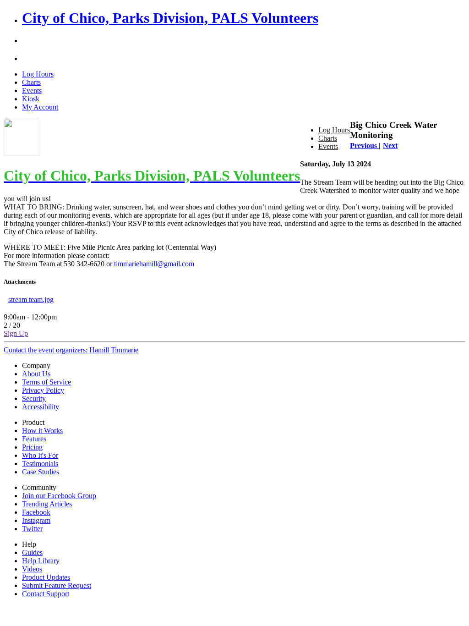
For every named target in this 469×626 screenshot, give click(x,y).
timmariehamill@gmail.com (154, 264)
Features (34, 439)
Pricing (32, 447)
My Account (40, 107)
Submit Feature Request (56, 585)
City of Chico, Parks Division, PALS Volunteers (170, 18)
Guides (32, 552)
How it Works (42, 430)
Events (32, 90)
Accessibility (40, 407)
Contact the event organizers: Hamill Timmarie (71, 350)
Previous (364, 145)
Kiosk (30, 99)
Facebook (36, 512)
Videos (32, 569)
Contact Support (45, 594)
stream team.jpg (31, 299)
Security (34, 398)
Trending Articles (47, 504)
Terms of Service (46, 382)
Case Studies (40, 472)
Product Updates (46, 577)
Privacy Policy (43, 390)
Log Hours (38, 74)
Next (390, 145)
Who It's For (40, 455)
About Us (36, 374)
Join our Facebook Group (59, 496)
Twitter (32, 529)
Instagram (36, 520)
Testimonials (40, 463)
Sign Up (16, 333)
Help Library (41, 561)
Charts (31, 82)
